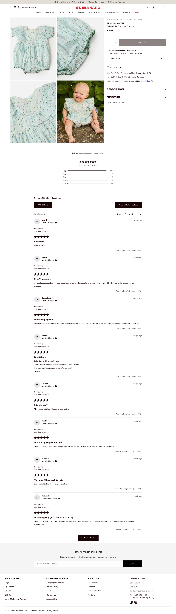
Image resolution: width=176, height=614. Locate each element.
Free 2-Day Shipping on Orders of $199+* (68, 2)
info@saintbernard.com (143, 591)
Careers (91, 587)
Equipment (94, 13)
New (38, 13)
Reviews (91, 595)
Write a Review (131, 206)
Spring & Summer (135, 19)
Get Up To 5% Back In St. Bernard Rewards (106, 2)
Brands (126, 13)
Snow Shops (135, 587)
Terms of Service (37, 611)
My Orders (9, 587)
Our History (93, 583)
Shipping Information (55, 583)
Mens (61, 13)
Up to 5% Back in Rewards (16, 599)
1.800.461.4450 (140, 595)
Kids (71, 13)
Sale (137, 13)
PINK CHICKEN (115, 23)
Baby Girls (122, 19)
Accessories (111, 13)
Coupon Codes (94, 591)
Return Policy (52, 587)
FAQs (48, 591)
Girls (114, 19)
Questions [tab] (56, 198)
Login (7, 583)
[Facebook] (131, 602)
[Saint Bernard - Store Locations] (15, 7)
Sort (119, 214)
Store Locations (137, 583)
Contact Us (51, 595)
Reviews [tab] (41, 198)
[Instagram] (135, 602)
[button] (88, 171)
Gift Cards (9, 595)
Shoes (81, 13)
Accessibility (51, 599)
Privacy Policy (52, 611)
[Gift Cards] (11, 7)
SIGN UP (133, 564)
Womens (49, 13)
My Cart (8, 591)
